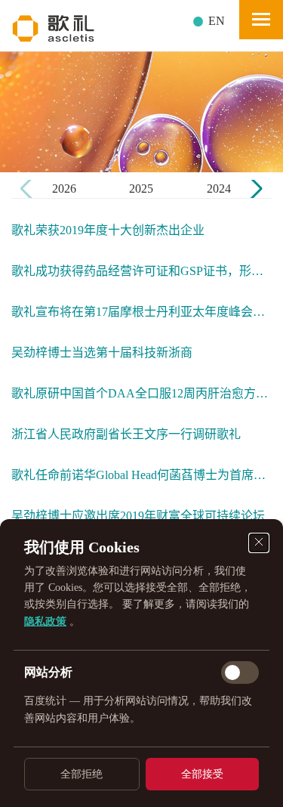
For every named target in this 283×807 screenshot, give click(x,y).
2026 (64, 188)
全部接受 (202, 774)
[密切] (259, 543)
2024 (219, 188)
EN (216, 20)
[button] (254, 189)
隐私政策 (45, 621)
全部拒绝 (81, 774)
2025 (141, 188)
